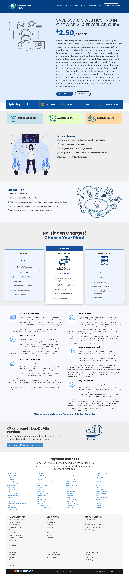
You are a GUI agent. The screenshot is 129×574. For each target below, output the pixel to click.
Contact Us (88, 555)
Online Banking (101, 494)
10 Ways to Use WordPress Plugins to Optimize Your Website (82, 140)
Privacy (40, 572)
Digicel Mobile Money (44, 481)
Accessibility (54, 572)
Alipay (68, 473)
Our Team (12, 562)
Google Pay (11, 488)
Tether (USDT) (41, 502)
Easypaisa (40, 484)
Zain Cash (69, 508)
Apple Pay (40, 475)
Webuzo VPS (51, 530)
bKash (68, 477)
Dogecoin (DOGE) (13, 484)
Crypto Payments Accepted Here (72, 144)
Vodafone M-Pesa (43, 506)
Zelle (38, 510)
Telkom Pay (11, 502)
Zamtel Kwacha (12, 510)
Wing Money (100, 506)
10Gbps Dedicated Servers (94, 525)
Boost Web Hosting (15, 527)
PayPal (98, 496)
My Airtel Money (42, 494)
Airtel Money (41, 473)
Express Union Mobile (73, 486)
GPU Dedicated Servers (93, 527)
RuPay (9, 500)
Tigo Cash (69, 502)
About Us (12, 555)
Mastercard (100, 490)
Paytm (9, 498)
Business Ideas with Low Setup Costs (73, 157)
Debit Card (11, 481)
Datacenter (13, 560)
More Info (82, 93)
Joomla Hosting (52, 557)
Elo (97, 484)
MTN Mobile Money (13, 494)
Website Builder (14, 540)
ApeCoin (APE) (12, 475)
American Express (102, 473)
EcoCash (69, 484)
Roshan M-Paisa (101, 498)
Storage (84, 5)
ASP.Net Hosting (14, 525)
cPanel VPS (50, 535)
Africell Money (12, 473)
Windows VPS (51, 522)
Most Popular (64, 248)
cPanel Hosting (14, 532)
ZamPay (98, 508)
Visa (8, 506)
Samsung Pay (42, 500)
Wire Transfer (11, 508)
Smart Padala (100, 500)
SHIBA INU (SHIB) (71, 500)
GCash (98, 486)
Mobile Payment (101, 492)
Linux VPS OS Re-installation (20, 193)
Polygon (39, 498)
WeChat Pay (70, 506)
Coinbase (10, 479)
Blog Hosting (13, 545)
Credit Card (41, 479)
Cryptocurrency (71, 479)
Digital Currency (71, 481)
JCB (97, 488)
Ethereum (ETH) (42, 486)
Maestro (69, 490)
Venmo (98, 504)
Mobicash (40, 492)
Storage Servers (90, 522)
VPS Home (50, 520)
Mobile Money (71, 492)
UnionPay (40, 504)
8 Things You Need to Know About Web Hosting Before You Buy (83, 153)
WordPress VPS (52, 525)
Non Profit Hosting (15, 535)
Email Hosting (13, 530)
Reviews (12, 565)
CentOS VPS (51, 540)
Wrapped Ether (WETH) (45, 508)
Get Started (112, 5)
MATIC (9, 492)
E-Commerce (13, 543)
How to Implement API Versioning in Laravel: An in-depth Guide (34, 206)
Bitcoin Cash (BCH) (43, 477)
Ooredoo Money (13, 496)
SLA (63, 572)
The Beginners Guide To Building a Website (75, 148)
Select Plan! (24, 272)
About (100, 5)
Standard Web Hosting (16, 520)
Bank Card (99, 475)
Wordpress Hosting (53, 555)
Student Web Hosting (16, 538)
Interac (39, 488)
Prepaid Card (71, 498)
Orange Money (42, 496)
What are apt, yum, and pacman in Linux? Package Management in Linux (38, 202)
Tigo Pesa (99, 502)
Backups (50, 527)
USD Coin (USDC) (72, 504)
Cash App (99, 477)
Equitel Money (12, 486)
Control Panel (89, 557)
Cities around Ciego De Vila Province (25, 445)
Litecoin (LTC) (12, 490)
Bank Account (71, 475)
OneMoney (70, 494)
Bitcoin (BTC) (11, 477)
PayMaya (69, 496)
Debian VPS (51, 538)
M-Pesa (39, 490)
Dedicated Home (90, 520)
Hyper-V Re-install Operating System (24, 198)
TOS (46, 572)
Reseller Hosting (14, 522)
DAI (97, 479)
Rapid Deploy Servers (92, 530)
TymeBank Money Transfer (16, 504)
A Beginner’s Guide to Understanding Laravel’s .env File (31, 210)
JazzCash (69, 488)
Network (11, 557)
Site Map (70, 572)
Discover (99, 481)
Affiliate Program (90, 560)
